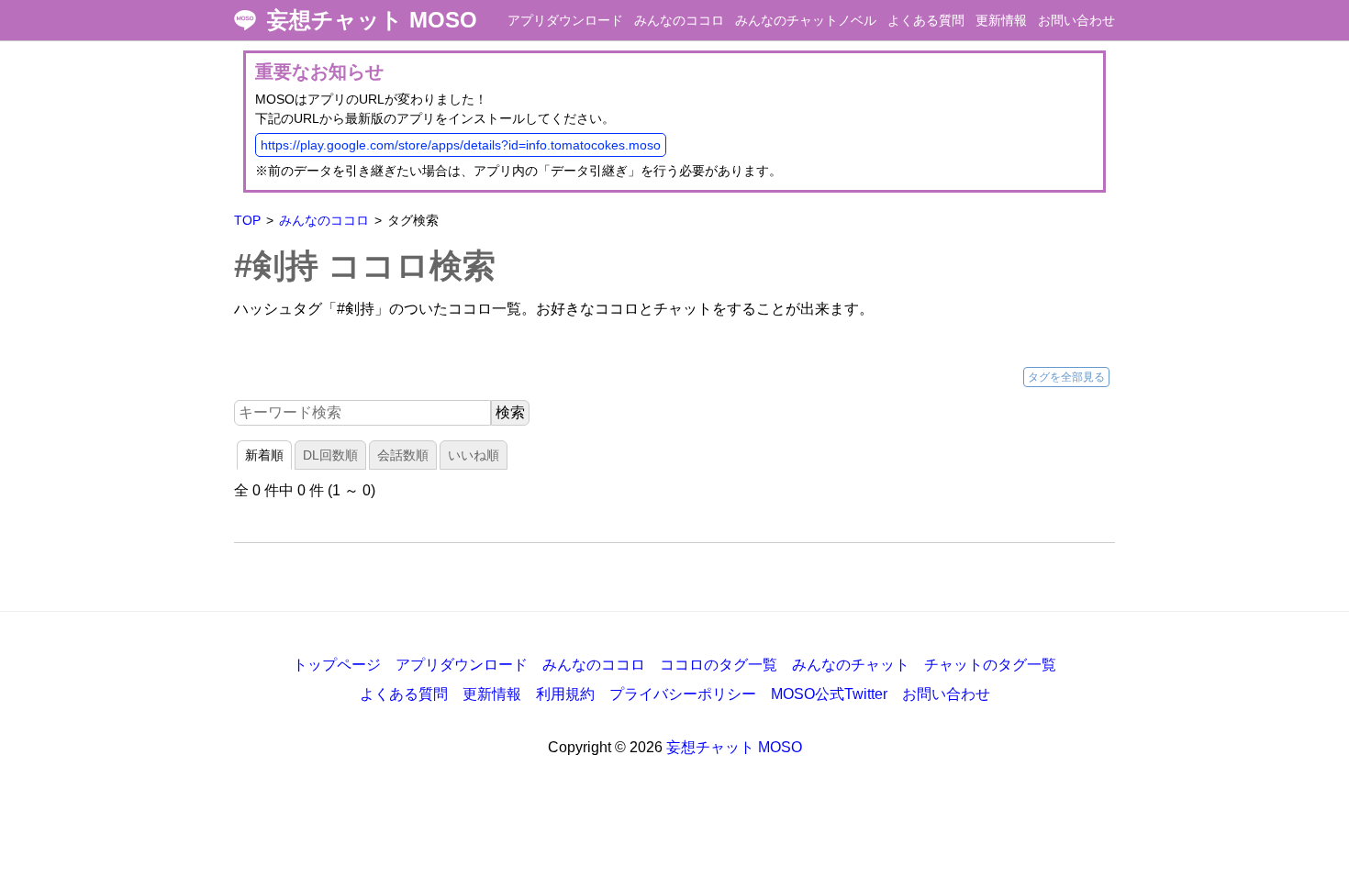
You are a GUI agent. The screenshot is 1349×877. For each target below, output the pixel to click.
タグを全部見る (1066, 377)
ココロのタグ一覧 (718, 664)
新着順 (264, 455)
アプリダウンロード (565, 20)
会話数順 (403, 455)
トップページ (337, 664)
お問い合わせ (1076, 20)
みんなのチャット (850, 664)
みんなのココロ (679, 20)
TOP (247, 220)
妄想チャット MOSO (372, 20)
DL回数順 (330, 455)
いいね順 (473, 455)
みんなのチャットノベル (805, 20)
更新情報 (1001, 20)
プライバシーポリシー (682, 694)
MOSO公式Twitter (829, 694)
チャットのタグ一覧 (990, 664)
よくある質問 (925, 20)
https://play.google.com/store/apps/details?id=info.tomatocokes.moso (461, 145)
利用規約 (565, 694)
